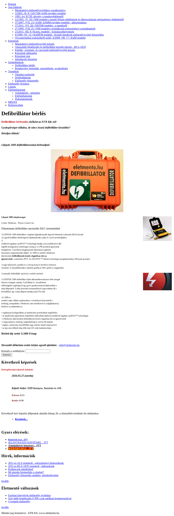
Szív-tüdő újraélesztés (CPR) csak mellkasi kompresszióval (39, 498)
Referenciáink (15, 105)
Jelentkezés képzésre (26, 59)
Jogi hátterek (15, 7)
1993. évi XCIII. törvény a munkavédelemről (39, 16)
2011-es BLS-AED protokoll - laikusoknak (31, 466)
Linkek (12, 86)
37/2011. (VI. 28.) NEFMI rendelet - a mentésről (41, 25)
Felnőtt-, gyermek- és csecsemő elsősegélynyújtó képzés (45, 50)
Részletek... (21, 419)
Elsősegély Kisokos (18, 83)
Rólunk (12, 4)
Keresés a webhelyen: (13, 351)
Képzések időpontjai (26, 53)
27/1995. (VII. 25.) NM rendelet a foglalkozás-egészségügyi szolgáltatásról (55, 28)
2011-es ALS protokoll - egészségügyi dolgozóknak (36, 463)
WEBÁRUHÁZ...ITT (20, 448)
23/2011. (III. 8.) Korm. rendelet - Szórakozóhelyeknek (44, 31)
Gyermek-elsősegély (19, 501)
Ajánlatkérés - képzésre (27, 92)
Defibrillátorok (23, 77)
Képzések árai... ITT (18, 439)
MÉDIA (12, 102)
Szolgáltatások (16, 62)
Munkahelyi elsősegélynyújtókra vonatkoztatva (40, 10)
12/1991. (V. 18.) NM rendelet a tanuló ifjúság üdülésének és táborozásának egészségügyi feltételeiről (69, 19)
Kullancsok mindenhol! (20, 469)
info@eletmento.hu (69, 345)
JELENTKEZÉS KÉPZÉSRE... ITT (28, 442)
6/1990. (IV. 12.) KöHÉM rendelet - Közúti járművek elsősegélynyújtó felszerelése (59, 34)
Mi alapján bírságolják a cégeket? (26, 472)
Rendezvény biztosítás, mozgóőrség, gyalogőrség (41, 68)
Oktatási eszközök (24, 74)
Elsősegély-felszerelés (26, 80)
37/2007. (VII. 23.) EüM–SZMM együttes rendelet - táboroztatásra (50, 22)
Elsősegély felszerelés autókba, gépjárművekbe (33, 475)
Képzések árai (22, 56)
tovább (5, 481)
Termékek (13, 71)
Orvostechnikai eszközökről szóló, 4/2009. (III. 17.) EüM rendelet (50, 37)
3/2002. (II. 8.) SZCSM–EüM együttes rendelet (40, 13)
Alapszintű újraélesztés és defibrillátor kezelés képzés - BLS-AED (50, 47)
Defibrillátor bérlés (25, 65)
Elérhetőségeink (16, 89)
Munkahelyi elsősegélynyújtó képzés (34, 43)
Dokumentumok (23, 99)
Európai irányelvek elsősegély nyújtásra (29, 495)
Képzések (13, 40)
